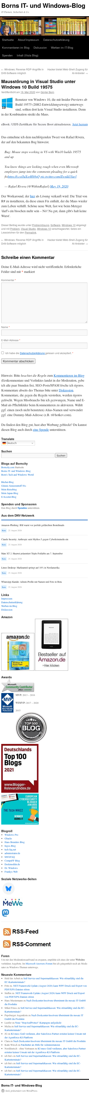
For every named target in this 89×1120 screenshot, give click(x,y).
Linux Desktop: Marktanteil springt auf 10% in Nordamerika (30, 567)
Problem (15, 228)
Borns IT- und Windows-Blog (43, 5)
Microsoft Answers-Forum (39, 963)
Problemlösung (40, 225)
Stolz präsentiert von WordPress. (21, 1090)
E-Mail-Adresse (10, 340)
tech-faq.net (10, 849)
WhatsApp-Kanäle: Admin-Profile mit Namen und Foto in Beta (31, 581)
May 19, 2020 (59, 186)
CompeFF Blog (12, 860)
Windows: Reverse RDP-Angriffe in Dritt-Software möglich (22, 71)
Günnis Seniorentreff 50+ (13, 485)
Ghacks (8, 838)
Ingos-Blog (10, 845)
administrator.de (12, 853)
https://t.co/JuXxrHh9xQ (24, 176)
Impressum (6, 598)
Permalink (30, 232)
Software (55, 225)
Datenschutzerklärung (56, 40)
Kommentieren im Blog (15, 47)
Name (5, 327)
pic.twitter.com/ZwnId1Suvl (58, 176)
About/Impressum (28, 40)
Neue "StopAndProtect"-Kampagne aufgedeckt (38, 1022)
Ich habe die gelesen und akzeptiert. (39, 353)
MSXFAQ (10, 856)
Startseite (8, 40)
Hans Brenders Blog (15, 842)
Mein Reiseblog (9, 489)
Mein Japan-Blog (9, 493)
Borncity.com (7, 467)
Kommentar (8, 280)
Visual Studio (28, 228)
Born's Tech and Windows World (17, 474)
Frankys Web (11, 871)
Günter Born (47, 92)
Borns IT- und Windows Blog (16, 470)
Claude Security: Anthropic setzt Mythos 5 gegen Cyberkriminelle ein (34, 539)
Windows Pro (11, 834)
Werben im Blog (9, 605)
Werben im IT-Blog (62, 47)
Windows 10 (69, 225)
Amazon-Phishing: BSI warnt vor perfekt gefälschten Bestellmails (32, 525)
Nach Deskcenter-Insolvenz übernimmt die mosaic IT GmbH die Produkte (49, 1041)
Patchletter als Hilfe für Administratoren (40, 1044)
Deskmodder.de (12, 864)
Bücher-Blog (7, 482)
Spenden (7, 55)
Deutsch (11, 443)
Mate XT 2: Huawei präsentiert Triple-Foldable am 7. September (32, 553)
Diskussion (40, 47)
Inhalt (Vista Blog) (27, 55)
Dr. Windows (11, 867)
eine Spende (41, 429)
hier (32, 196)
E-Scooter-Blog (8, 496)
